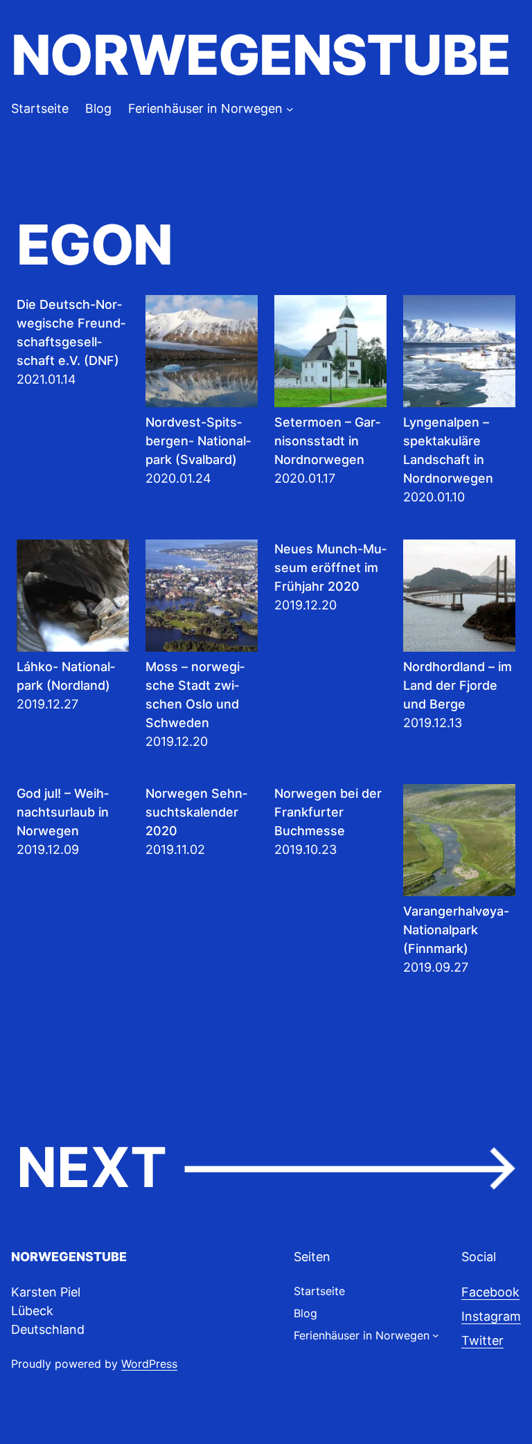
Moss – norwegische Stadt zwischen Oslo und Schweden (195, 694)
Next (266, 1168)
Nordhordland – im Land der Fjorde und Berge (457, 685)
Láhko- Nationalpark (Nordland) (66, 676)
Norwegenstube (260, 54)
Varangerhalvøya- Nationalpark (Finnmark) (456, 930)
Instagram (491, 1316)
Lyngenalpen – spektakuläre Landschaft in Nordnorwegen (448, 450)
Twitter (482, 1340)
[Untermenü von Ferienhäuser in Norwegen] (290, 108)
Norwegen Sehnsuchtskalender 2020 (196, 812)
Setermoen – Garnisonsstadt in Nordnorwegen (327, 441)
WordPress (149, 1364)
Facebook (490, 1292)
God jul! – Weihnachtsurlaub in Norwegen (63, 812)
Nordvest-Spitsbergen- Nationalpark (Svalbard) (198, 441)
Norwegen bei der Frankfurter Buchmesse (328, 812)
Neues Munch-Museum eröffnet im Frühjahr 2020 (330, 568)
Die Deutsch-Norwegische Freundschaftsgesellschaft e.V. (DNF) (71, 332)
